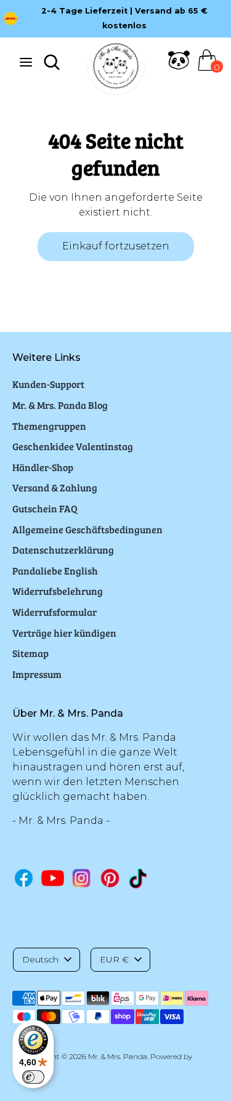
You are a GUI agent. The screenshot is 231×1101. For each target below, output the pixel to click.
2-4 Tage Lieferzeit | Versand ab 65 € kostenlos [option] (124, 18)
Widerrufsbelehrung (57, 590)
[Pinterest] (110, 878)
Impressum (37, 673)
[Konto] (179, 67)
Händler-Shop (42, 467)
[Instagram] (81, 878)
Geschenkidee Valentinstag (72, 446)
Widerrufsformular (54, 611)
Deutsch (40, 959)
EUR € (114, 959)
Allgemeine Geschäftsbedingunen (87, 529)
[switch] (33, 1077)
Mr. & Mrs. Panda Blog (60, 404)
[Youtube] (52, 878)
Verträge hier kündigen (64, 632)
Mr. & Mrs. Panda (117, 1056)
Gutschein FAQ (45, 508)
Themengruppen (49, 425)
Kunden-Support (48, 383)
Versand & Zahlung (54, 487)
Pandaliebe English (55, 570)
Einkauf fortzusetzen (115, 246)
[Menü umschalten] (25, 62)
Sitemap (30, 653)
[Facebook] (23, 878)
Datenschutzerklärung (63, 549)
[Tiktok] (139, 878)
